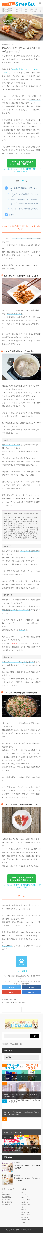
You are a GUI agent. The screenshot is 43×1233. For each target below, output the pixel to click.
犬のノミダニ (25, 1197)
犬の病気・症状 (26, 1204)
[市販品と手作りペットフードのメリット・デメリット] (12, 1009)
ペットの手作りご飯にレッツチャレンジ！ (23, 189)
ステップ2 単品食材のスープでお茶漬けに (24, 199)
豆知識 (23, 1002)
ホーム (4, 1192)
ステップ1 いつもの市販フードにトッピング (24, 195)
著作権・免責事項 (7, 1202)
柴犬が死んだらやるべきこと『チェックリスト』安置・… (27, 1179)
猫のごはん (18, 1002)
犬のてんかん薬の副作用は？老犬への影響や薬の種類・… (27, 1167)
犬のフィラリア (8, 1137)
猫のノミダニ (25, 1212)
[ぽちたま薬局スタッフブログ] (20, 6)
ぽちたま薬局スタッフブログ (20, 1229)
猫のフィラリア (26, 1214)
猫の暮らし (25, 1217)
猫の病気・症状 (26, 1219)
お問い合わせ (6, 1194)
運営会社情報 (6, 1199)
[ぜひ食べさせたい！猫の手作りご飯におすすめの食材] (31, 1009)
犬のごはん (9, 1002)
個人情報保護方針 (7, 1197)
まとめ (11, 214)
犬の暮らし (25, 1202)
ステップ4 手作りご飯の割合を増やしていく (24, 209)
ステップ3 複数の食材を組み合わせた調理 (24, 204)
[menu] (40, 3)
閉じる (24, 180)
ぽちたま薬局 (12, 999)
